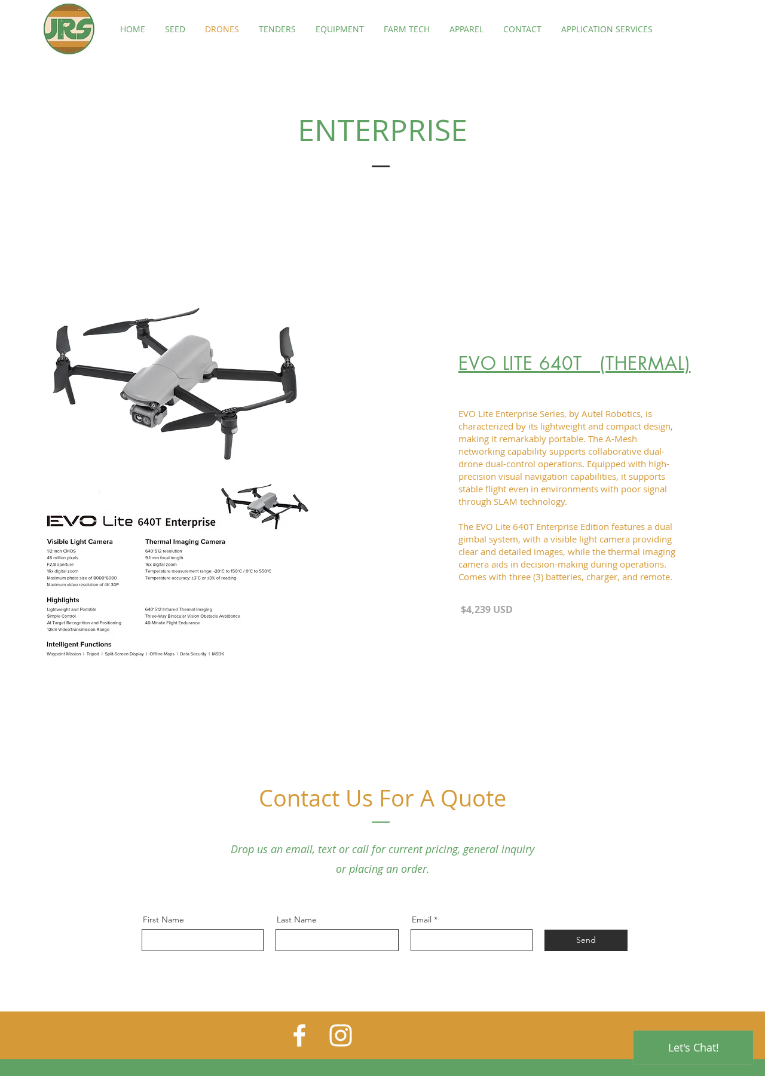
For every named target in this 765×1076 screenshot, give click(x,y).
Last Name (297, 919)
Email (422, 919)
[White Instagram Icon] (341, 1035)
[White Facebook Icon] (299, 1035)
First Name (163, 919)
